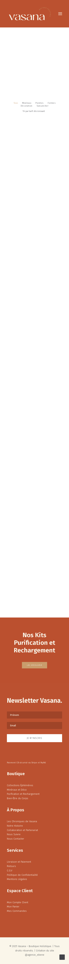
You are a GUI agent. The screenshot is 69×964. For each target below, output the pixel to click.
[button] (60, 13)
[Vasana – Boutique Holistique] (30, 13)
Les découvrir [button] (34, 665)
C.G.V (9, 870)
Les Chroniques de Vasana (22, 821)
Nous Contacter (15, 838)
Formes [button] (51, 103)
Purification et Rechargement (23, 793)
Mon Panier (13, 906)
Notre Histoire (15, 825)
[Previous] (9, 598)
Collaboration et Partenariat (22, 830)
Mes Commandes (17, 910)
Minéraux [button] (26, 103)
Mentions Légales (17, 879)
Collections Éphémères (20, 785)
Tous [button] (16, 103)
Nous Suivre (14, 834)
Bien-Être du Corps (17, 798)
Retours (11, 866)
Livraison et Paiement (19, 861)
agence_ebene (35, 954)
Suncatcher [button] (42, 106)
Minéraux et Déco (17, 789)
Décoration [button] (27, 106)
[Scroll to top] (62, 956)
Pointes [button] (39, 103)
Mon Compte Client (17, 902)
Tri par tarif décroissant (34, 111)
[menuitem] (16, 102)
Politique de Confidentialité (22, 874)
